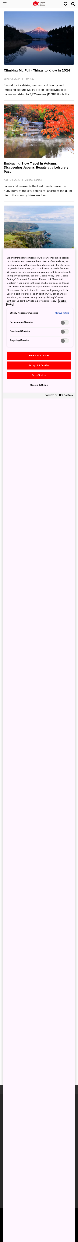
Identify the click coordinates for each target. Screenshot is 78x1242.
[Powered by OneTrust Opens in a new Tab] (59, 396)
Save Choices (39, 375)
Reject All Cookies (39, 355)
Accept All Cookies (39, 365)
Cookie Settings (39, 385)
